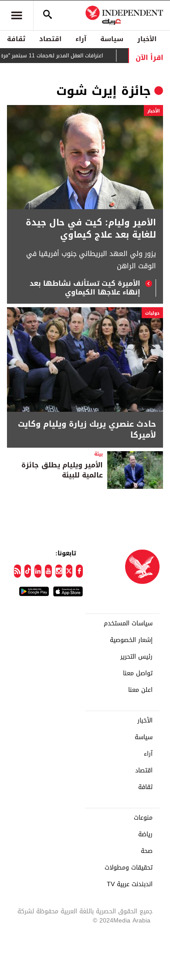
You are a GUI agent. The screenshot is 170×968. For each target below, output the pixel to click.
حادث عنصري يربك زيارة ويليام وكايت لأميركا (87, 430)
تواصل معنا (138, 673)
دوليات (152, 313)
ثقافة (16, 39)
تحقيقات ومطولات (129, 868)
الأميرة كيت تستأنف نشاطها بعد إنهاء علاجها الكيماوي (85, 288)
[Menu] (16, 15)
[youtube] (48, 571)
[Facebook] (79, 571)
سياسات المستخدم (128, 623)
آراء (80, 39)
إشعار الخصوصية (131, 640)
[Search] (47, 15)
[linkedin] (37, 571)
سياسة (111, 39)
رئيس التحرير (136, 657)
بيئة (98, 454)
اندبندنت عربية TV (130, 884)
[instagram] (58, 571)
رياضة (145, 834)
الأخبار (146, 39)
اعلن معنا (140, 690)
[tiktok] (27, 571)
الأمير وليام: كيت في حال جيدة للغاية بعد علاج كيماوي (91, 228)
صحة (147, 851)
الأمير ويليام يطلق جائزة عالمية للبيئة (62, 469)
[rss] (17, 571)
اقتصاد (50, 39)
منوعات (143, 818)
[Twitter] (69, 571)
